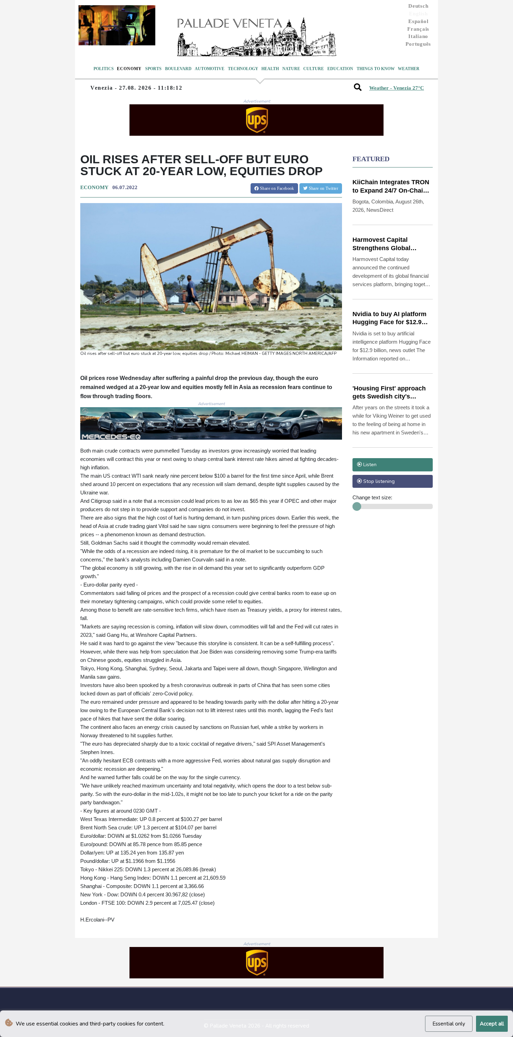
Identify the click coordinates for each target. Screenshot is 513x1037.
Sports (153, 68)
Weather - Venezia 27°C (396, 88)
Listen (369, 464)
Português (418, 44)
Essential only (448, 1023)
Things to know (376, 68)
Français (418, 29)
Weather (408, 68)
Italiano (418, 36)
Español (418, 21)
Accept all (492, 1023)
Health (270, 68)
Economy (129, 68)
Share (276, 188)
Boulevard (178, 68)
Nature (291, 68)
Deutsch (418, 6)
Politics (104, 68)
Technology (243, 68)
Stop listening (378, 481)
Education (340, 68)
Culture (313, 68)
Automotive (209, 68)
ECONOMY (94, 187)
